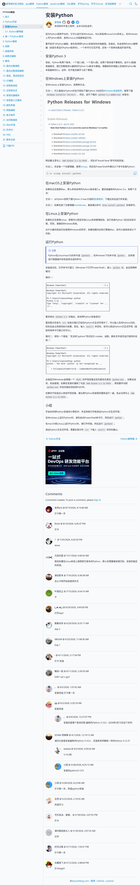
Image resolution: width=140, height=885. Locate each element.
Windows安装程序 (113, 90)
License (110, 880)
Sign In (97, 499)
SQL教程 (71, 3)
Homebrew (80, 205)
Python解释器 (128, 438)
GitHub (100, 880)
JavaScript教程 (57, 3)
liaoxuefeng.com (80, 880)
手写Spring (83, 3)
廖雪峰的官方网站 (14, 3)
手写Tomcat (97, 3)
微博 (93, 880)
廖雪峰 (58, 22)
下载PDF (9, 145)
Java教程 (30, 3)
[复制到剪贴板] (135, 173)
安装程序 (98, 199)
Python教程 (42, 3)
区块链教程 (110, 3)
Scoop (84, 166)
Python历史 (54, 438)
